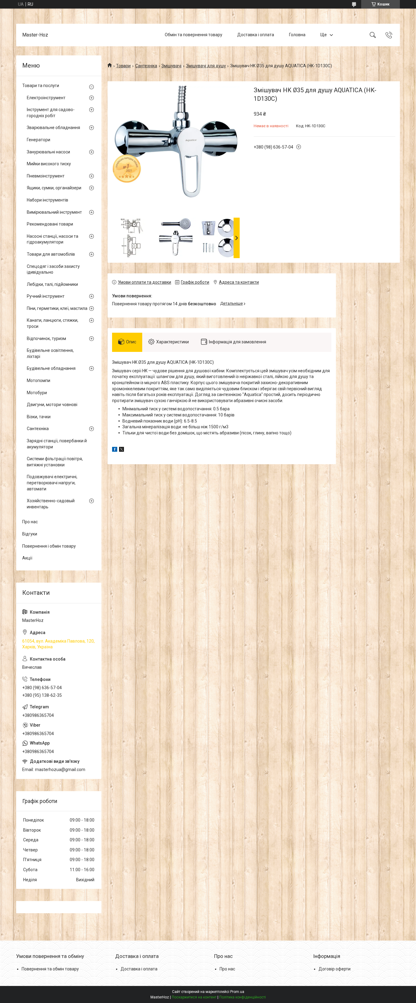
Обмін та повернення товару (193, 34)
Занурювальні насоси (48, 151)
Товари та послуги (40, 85)
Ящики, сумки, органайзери (54, 187)
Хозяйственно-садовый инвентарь (51, 503)
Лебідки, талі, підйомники (52, 284)
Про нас (30, 521)
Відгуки (29, 533)
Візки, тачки (39, 416)
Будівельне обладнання (51, 368)
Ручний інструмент (46, 296)
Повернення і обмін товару (49, 546)
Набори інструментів (47, 200)
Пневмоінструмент (46, 176)
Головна (297, 34)
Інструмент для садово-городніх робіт (51, 112)
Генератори (38, 139)
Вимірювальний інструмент (54, 212)
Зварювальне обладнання (53, 127)
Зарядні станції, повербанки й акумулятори (57, 443)
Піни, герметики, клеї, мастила (57, 308)
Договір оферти (335, 968)
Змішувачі (171, 65)
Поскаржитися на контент (194, 997)
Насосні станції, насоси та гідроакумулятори (52, 239)
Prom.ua (237, 992)
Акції (27, 558)
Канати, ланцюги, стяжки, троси (52, 323)
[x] (121, 450)
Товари (123, 65)
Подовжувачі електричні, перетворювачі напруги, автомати (52, 482)
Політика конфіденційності (242, 997)
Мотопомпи (38, 380)
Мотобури (37, 392)
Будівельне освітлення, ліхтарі (50, 353)
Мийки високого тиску (49, 163)
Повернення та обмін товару (50, 968)
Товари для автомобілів (51, 254)
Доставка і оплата (255, 34)
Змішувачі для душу (206, 65)
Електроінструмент (46, 97)
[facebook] (114, 450)
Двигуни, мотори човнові (52, 404)
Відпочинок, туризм (46, 338)
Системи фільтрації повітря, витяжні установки (55, 461)
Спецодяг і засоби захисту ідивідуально (53, 269)
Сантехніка (146, 65)
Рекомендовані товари (50, 224)
